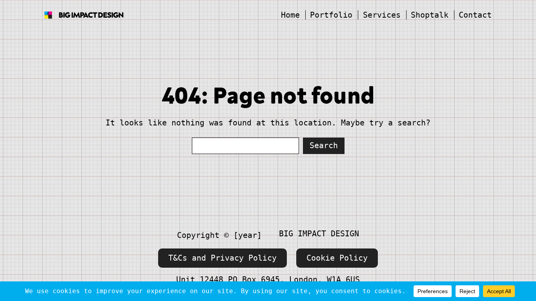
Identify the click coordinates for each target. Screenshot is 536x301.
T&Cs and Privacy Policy (222, 258)
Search (324, 145)
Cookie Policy (337, 258)
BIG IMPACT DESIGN (91, 14)
